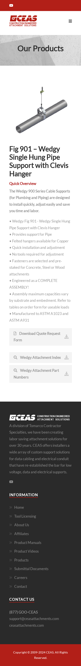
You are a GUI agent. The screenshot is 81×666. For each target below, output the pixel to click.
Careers (20, 577)
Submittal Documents (31, 568)
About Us (21, 525)
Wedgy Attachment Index (40, 357)
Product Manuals (27, 542)
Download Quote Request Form (37, 336)
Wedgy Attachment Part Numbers (36, 373)
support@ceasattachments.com (34, 618)
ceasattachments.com (26, 625)
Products (21, 560)
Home (19, 507)
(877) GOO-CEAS (23, 612)
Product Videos (26, 551)
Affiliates (21, 533)
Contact (20, 586)
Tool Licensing (25, 516)
